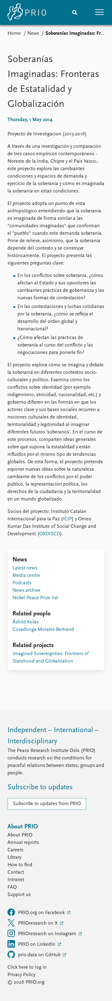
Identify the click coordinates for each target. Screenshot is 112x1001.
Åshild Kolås (25, 622)
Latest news (24, 568)
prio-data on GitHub (40, 955)
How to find (19, 865)
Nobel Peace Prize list (35, 598)
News (33, 33)
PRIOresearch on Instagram (47, 933)
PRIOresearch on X (38, 923)
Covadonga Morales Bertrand (43, 629)
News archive (26, 590)
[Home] (26, 12)
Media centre (26, 575)
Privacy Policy (21, 974)
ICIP (67, 519)
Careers (15, 850)
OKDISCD (49, 534)
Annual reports (23, 842)
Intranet (15, 879)
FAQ (12, 887)
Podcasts (21, 583)
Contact (15, 872)
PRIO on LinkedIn (37, 944)
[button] (99, 12)
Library (14, 857)
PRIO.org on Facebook (42, 912)
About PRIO (19, 835)
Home (14, 33)
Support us (19, 894)
